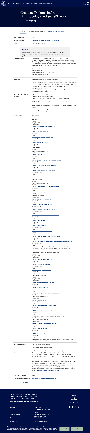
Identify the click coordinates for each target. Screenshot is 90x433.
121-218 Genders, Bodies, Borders (41, 270)
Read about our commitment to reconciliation (23, 401)
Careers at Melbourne (16, 411)
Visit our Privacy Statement (51, 429)
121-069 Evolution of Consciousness (42, 231)
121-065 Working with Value (40, 142)
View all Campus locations (41, 421)
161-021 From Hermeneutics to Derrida (43, 282)
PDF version (29, 383)
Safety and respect (15, 414)
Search (84, 4)
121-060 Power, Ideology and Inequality (43, 137)
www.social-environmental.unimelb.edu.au (44, 378)
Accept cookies (64, 429)
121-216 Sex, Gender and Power (41, 264)
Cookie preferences (76, 429)
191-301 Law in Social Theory (40, 328)
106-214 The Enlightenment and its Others (44, 305)
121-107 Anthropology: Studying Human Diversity (45, 186)
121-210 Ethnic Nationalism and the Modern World (46, 236)
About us (12, 407)
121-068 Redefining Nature (39, 225)
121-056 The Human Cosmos (40, 131)
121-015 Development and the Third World (44, 126)
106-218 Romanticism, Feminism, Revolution (44, 311)
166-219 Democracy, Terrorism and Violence (44, 323)
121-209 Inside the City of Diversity (42, 259)
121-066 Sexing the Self (38, 220)
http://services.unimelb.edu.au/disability (48, 370)
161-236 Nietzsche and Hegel (40, 287)
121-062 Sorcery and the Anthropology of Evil (44, 209)
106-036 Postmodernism (39, 300)
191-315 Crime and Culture (39, 334)
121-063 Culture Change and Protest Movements (45, 215)
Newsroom (13, 418)
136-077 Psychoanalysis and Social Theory (43, 170)
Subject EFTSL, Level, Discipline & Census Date (46, 40)
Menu (88, 4)
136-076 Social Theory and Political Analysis (44, 165)
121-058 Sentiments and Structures (42, 204)
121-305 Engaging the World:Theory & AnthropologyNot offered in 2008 (52, 241)
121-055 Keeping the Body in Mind (41, 199)
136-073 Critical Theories (39, 155)
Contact (12, 421)
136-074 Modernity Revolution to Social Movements (46, 160)
